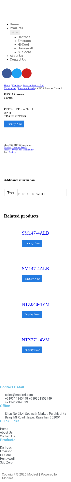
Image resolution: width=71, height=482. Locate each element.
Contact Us (18, 59)
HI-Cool (23, 44)
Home (14, 24)
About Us (16, 56)
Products (16, 28)
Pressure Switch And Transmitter (19, 149)
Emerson (24, 41)
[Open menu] (15, 32)
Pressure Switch (26, 88)
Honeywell (25, 48)
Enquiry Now (14, 124)
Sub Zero (24, 52)
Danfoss (24, 37)
